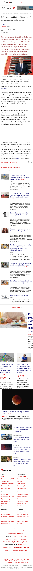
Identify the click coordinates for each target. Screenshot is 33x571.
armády (18, 158)
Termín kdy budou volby (7, 483)
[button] (16, 65)
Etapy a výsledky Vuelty (23, 478)
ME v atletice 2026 (6, 501)
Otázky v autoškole (22, 521)
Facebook (5, 559)
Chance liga (4, 494)
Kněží (18, 167)
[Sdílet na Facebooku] (28, 162)
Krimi (11, 201)
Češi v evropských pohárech (15, 533)
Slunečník (16, 539)
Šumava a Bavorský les (7, 516)
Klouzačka (23, 539)
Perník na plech (21, 506)
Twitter (11, 559)
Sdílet (10, 30)
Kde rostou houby (11, 530)
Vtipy (11, 297)
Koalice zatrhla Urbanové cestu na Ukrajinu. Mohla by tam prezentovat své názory (24, 368)
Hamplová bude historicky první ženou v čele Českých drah (20, 230)
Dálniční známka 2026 (23, 514)
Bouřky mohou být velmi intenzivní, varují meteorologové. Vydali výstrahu (20, 177)
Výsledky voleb (5, 481)
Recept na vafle (21, 503)
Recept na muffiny (22, 496)
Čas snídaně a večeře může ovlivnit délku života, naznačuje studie (21, 282)
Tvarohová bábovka (22, 501)
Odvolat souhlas (9, 562)
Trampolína (9, 539)
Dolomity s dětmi (5, 523)
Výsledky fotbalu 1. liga (7, 496)
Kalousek (4, 88)
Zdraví (11, 285)
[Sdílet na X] (31, 162)
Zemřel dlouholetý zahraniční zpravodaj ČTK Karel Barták (19, 214)
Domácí (12, 217)
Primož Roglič (21, 485)
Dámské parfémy (17, 547)
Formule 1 (4, 503)
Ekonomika (12, 233)
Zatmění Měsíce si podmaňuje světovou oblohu (15, 412)
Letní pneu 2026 (21, 512)
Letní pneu (26, 547)
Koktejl (11, 252)
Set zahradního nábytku (9, 542)
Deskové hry (7, 550)
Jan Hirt (19, 481)
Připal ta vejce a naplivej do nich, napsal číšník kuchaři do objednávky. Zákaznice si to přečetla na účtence (20, 247)
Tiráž (27, 559)
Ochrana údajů (26, 560)
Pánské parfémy (16, 553)
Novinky (3, 24)
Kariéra (23, 559)
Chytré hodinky (23, 550)
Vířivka (27, 542)
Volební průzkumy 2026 (7, 478)
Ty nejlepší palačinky (23, 494)
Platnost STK (20, 523)
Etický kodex (17, 560)
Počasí (11, 181)
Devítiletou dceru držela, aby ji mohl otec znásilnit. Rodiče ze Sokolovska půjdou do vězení (19, 195)
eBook (4, 30)
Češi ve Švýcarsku (6, 519)
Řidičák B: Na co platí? (23, 519)
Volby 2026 (4, 476)
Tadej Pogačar (21, 483)
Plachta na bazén (22, 536)
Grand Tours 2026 (22, 488)
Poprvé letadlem (5, 514)
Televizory (15, 550)
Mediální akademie (7, 560)
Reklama (17, 559)
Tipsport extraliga (6, 499)
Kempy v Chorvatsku (6, 512)
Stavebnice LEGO (7, 547)
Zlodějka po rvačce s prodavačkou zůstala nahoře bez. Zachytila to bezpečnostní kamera (20, 265)
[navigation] (2, 2)
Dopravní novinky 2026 (23, 516)
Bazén (14, 536)
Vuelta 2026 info (21, 476)
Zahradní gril (20, 542)
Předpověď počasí (24, 528)
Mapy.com (15, 528)
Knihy (14, 167)
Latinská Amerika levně (7, 521)
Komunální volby (5, 488)
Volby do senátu (5, 485)
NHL (2, 506)
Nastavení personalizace (21, 562)
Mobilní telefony (22, 544)
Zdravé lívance (21, 499)
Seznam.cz (23, 2)
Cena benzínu (21, 530)
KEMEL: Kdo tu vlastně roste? (19, 295)
